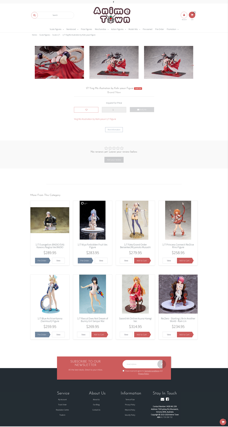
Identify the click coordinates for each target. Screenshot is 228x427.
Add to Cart (142, 260)
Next (192, 64)
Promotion (171, 29)
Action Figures (117, 29)
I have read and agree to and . (143, 372)
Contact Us (96, 410)
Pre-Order (159, 29)
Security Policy (130, 415)
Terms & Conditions (151, 371)
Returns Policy (130, 410)
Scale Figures (55, 29)
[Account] (184, 17)
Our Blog (96, 404)
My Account (62, 399)
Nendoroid (71, 29)
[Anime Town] (112, 15)
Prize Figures (86, 29)
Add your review (114, 159)
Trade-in (62, 415)
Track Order (62, 404)
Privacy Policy (143, 373)
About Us (96, 399)
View (58, 260)
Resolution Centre (62, 410)
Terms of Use (130, 399)
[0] (223, 424)
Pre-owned (147, 29)
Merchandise (100, 29)
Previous (35, 64)
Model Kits (133, 29)
